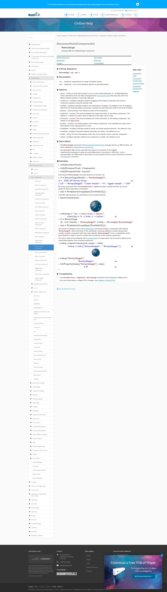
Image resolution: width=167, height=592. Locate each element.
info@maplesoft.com (66, 565)
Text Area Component (41, 264)
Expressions (36, 418)
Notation (35, 395)
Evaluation (36, 121)
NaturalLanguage (37, 399)
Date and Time (37, 90)
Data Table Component (41, 207)
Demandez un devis (132, 10)
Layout (36, 288)
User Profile (36, 458)
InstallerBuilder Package (40, 106)
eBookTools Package (38, 383)
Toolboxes (34, 527)
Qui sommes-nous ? (34, 551)
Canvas (36, 173)
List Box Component (41, 219)
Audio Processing (38, 145)
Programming (35, 78)
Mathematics (35, 66)
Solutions (88, 559)
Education (34, 504)
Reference (34, 512)
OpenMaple (36, 403)
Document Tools (37, 165)
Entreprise (89, 571)
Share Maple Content (37, 62)
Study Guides (35, 508)
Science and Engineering (38, 486)
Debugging (36, 410)
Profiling (35, 407)
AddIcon (36, 300)
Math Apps (34, 500)
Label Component (40, 215)
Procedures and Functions (40, 450)
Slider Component (40, 256)
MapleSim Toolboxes (37, 535)
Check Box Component (41, 189)
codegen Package (37, 157)
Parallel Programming (39, 446)
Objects (35, 129)
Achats (88, 563)
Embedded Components (41, 284)
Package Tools (37, 98)
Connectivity (35, 490)
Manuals (33, 519)
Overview (38, 181)
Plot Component (39, 236)
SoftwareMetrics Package (40, 434)
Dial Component (39, 211)
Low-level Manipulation (39, 426)
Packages (35, 94)
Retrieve (36, 363)
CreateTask (37, 327)
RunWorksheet (38, 367)
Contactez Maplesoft (117, 10)
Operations (36, 141)
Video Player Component (42, 274)
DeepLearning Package (39, 414)
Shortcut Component (41, 252)
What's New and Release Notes (40, 48)
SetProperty (37, 375)
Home (59, 35)
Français (42, 586)
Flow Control (36, 422)
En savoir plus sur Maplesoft (35, 576)
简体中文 (60, 586)
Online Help (72, 35)
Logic (34, 442)
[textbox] (71, 165)
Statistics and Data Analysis (39, 74)
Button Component (40, 185)
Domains (35, 118)
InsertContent (38, 343)
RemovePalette (38, 351)
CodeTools (36, 161)
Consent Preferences (87, 589)
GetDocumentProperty (40, 335)
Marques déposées (99, 589)
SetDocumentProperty (40, 371)
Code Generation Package (40, 86)
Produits (88, 556)
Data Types (36, 114)
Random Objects (37, 438)
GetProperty (37, 339)
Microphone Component (42, 232)
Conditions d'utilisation (66, 589)
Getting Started (35, 44)
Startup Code (36, 474)
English (36, 586)
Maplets (35, 454)
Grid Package (36, 387)
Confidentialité (77, 589)
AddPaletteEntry (38, 308)
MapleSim (34, 531)
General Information (39, 82)
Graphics (34, 482)
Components (37, 177)
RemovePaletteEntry (40, 355)
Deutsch (48, 586)
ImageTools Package (38, 391)
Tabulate (36, 379)
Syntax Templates (38, 478)
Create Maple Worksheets (39, 52)
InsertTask (37, 347)
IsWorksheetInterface (39, 470)
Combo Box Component (42, 199)
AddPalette (37, 304)
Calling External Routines (40, 110)
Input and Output (38, 102)
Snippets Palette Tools (40, 292)
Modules (35, 125)
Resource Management (39, 430)
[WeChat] (75, 573)
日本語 (54, 586)
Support (64, 35)
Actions (36, 169)
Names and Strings (38, 137)
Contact (59, 551)
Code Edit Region (37, 462)
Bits (34, 149)
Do (35, 331)
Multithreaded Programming (41, 133)
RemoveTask (37, 359)
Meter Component (40, 228)
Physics (33, 70)
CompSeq (35, 466)
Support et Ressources (92, 567)
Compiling (35, 153)
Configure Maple (36, 523)
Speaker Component (41, 260)
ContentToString (38, 323)
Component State (40, 203)
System (33, 515)
